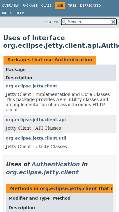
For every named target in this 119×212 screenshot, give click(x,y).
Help (20, 13)
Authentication (73, 59)
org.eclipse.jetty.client (31, 86)
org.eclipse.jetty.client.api (36, 119)
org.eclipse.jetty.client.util (36, 138)
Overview (10, 5)
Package (30, 5)
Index (7, 13)
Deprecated (90, 5)
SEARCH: (52, 22)
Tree (72, 5)
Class (46, 5)
